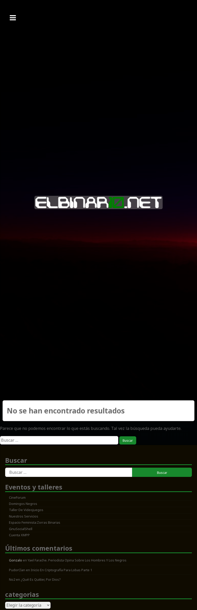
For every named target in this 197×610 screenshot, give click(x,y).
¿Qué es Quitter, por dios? (41, 579)
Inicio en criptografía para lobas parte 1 (61, 570)
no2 (12, 579)
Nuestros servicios (23, 516)
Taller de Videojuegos (26, 509)
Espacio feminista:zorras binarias (34, 522)
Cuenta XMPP (19, 535)
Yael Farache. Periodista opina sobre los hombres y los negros (77, 560)
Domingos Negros (23, 503)
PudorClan (17, 570)
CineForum (17, 497)
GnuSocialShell (20, 528)
